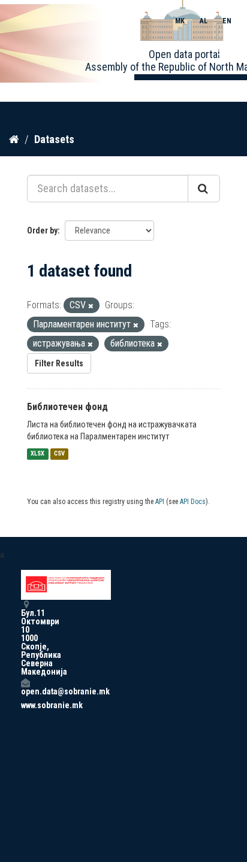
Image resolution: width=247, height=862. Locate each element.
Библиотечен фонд (67, 406)
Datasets (54, 139)
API (159, 501)
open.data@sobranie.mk (25, 691)
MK (180, 21)
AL (203, 21)
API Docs (193, 501)
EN (226, 21)
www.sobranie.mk (25, 705)
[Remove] (91, 306)
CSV (59, 454)
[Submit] (204, 188)
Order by (42, 230)
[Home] (14, 139)
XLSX (37, 454)
